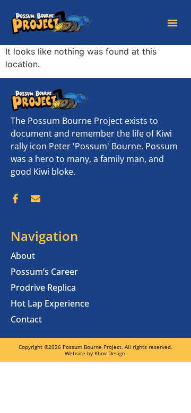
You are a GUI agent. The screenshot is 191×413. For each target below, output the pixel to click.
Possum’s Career (44, 271)
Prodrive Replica (43, 287)
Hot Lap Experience (50, 303)
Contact (26, 319)
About (23, 256)
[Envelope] (35, 198)
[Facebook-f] (15, 198)
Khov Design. (110, 353)
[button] (172, 23)
